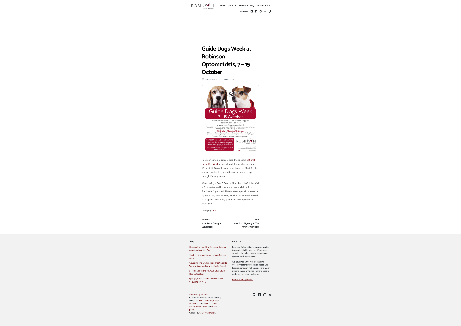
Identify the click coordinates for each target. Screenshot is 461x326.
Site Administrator (212, 79)
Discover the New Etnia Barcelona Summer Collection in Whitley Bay (207, 248)
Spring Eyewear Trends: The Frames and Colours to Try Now (206, 280)
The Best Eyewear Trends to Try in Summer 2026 (208, 256)
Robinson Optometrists (199, 294)
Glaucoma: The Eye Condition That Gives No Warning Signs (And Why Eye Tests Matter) (208, 264)
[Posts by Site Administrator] (203, 79)
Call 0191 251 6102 (209, 303)
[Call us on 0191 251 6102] (270, 12)
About (231, 5)
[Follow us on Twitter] (252, 12)
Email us (192, 303)
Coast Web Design (207, 313)
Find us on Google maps (242, 279)
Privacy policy (195, 306)
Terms (204, 306)
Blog (252, 5)
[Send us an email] (265, 12)
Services (243, 5)
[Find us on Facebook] (256, 12)
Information (262, 5)
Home (222, 5)
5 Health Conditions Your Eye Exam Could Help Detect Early (207, 272)
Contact (244, 11)
